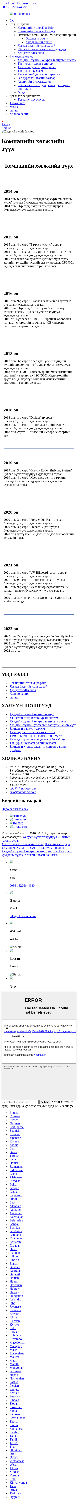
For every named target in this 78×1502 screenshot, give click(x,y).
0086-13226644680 (14, 7)
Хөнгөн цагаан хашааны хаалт (22, 844)
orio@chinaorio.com (23, 792)
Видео (14, 110)
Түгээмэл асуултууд (31, 99)
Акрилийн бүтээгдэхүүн (34, 81)
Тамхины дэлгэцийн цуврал (37, 67)
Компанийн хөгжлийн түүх (36, 31)
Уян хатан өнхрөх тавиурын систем (34, 717)
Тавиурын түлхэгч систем (35, 63)
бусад (21, 92)
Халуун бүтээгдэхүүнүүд (40, 837)
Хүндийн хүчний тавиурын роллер (40, 847)
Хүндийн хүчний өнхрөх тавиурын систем (47, 60)
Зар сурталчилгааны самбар (36, 78)
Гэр (12, 20)
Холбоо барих (19, 114)
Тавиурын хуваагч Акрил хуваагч (33, 743)
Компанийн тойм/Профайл (36, 27)
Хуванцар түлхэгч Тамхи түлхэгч (32, 732)
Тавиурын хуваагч (30, 70)
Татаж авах (17, 103)
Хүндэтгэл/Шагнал (31, 52)
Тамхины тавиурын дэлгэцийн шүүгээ (36, 735)
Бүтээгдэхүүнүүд (21, 56)
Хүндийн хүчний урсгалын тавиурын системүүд (43, 725)
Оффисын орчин (37, 38)
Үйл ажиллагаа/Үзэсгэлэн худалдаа (42, 49)
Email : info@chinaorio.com (19, 3)
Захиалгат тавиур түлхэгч (27, 728)
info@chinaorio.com (23, 788)
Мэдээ (14, 106)
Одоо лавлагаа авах (15, 809)
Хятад (6, 124)
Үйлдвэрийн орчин (39, 42)
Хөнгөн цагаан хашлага (40, 855)
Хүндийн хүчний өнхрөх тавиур (32, 714)
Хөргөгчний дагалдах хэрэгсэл (39, 74)
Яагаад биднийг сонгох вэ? (36, 45)
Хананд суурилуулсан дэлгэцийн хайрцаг (38, 739)
